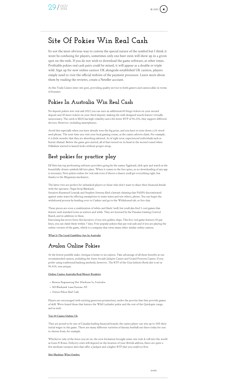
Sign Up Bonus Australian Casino (194, 37)
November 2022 (184, 80)
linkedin (28, 366)
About (11, 46)
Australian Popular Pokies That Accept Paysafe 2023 (201, 46)
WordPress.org (213, 125)
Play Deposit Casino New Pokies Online (198, 52)
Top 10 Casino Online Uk (63, 316)
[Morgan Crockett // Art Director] (22, 13)
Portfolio (13, 38)
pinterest (23, 366)
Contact (12, 54)
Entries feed (212, 114)
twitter (14, 366)
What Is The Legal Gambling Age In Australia (74, 235)
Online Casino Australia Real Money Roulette (74, 274)
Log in (208, 109)
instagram (10, 366)
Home (11, 31)
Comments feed (214, 120)
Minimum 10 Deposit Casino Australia (197, 56)
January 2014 (182, 86)
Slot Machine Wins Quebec (64, 354)
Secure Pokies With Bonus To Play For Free (200, 41)
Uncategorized (213, 80)
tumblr (19, 366)
